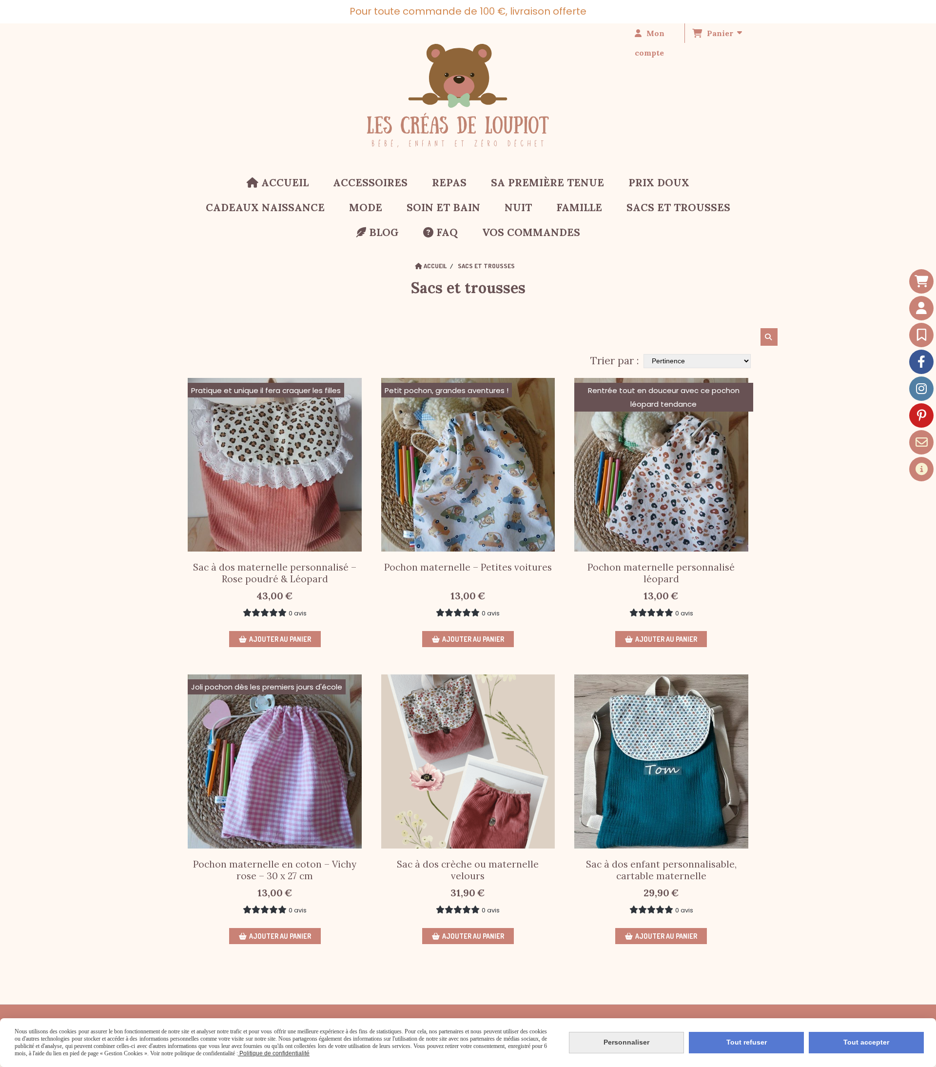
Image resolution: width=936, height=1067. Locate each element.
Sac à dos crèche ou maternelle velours (468, 870)
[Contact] (921, 442)
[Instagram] (921, 388)
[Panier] (921, 281)
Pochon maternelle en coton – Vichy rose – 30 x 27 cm (274, 870)
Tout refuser (746, 1042)
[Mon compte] (921, 308)
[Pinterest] (921, 415)
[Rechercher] (769, 337)
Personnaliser (626, 1042)
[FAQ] (921, 469)
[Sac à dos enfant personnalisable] (661, 761)
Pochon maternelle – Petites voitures (468, 567)
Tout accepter (866, 1042)
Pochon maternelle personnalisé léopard (661, 573)
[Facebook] (921, 362)
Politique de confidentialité (274, 1053)
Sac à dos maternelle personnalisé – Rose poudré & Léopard (274, 573)
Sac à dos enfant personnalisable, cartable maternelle (661, 870)
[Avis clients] (921, 335)
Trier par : (614, 360)
